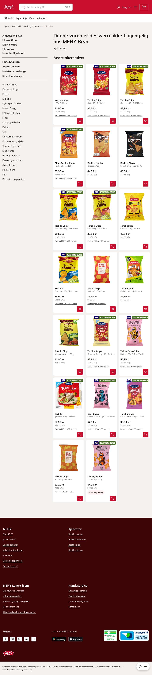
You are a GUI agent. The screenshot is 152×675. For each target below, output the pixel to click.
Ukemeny (8, 49)
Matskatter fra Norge (14, 71)
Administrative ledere (13, 550)
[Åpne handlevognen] (144, 7)
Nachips (59, 288)
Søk (67, 7)
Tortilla (58, 414)
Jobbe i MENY (9, 539)
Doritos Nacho (95, 163)
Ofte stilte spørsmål (77, 590)
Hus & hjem (8, 169)
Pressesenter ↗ (10, 566)
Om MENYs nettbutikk (13, 590)
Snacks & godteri (11, 146)
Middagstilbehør (11, 122)
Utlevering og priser (12, 596)
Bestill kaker (74, 544)
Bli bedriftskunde (11, 606)
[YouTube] (19, 639)
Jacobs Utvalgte (11, 66)
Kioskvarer (8, 150)
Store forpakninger (13, 75)
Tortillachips (126, 225)
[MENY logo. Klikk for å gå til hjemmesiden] (9, 7)
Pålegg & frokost (11, 112)
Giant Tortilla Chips (65, 163)
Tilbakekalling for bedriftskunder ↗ (19, 612)
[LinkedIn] (26, 639)
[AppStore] (75, 639)
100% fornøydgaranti (78, 601)
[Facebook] (5, 639)
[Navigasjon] (135, 7)
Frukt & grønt (9, 84)
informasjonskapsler (87, 667)
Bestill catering (75, 550)
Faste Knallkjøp (11, 61)
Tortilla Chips (94, 100)
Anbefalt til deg (12, 36)
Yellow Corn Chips (129, 351)
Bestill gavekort (75, 534)
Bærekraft (8, 555)
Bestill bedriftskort (77, 539)
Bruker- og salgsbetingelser (16, 601)
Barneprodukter (11, 155)
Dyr (4, 174)
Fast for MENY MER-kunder (66, 115)
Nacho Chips (61, 100)
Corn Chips (93, 414)
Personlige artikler (12, 160)
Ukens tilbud (10, 40)
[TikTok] (33, 639)
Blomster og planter (13, 179)
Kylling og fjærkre (12, 103)
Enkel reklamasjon (77, 596)
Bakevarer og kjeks (12, 141)
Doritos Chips (127, 163)
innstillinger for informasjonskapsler (17, 670)
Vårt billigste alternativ (96, 304)
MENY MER (9, 44)
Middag (6, 98)
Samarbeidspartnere (12, 560)
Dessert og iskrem (12, 136)
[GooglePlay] (59, 639)
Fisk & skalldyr (10, 89)
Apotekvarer (9, 164)
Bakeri (6, 94)
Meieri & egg (9, 108)
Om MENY (8, 534)
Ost (4, 131)
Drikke (5, 127)
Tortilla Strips (94, 351)
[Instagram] (12, 639)
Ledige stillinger (10, 544)
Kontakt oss (74, 606)
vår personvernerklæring (66, 667)
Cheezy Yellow (94, 476)
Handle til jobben (13, 53)
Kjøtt (5, 117)
